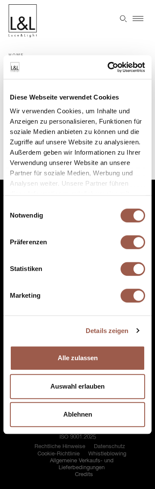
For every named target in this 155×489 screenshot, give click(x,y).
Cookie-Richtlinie (58, 454)
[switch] (133, 242)
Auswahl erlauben (77, 386)
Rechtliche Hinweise (59, 446)
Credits (84, 474)
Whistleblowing (107, 454)
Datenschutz (109, 446)
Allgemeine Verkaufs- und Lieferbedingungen (82, 464)
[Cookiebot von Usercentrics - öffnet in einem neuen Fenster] (109, 67)
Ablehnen (77, 414)
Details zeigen (107, 330)
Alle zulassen (78, 357)
